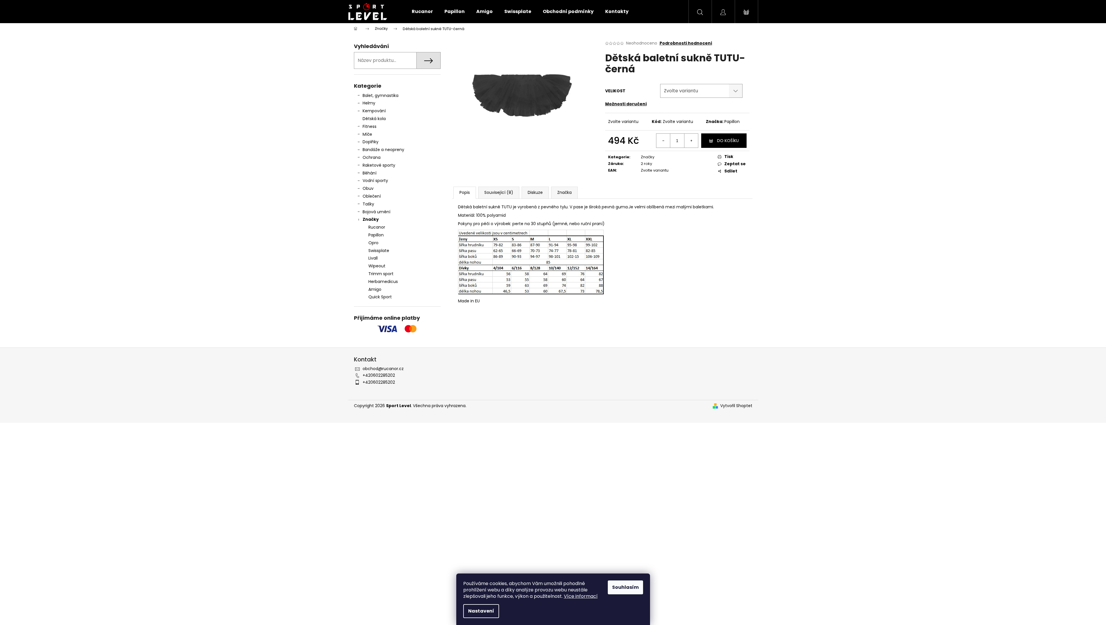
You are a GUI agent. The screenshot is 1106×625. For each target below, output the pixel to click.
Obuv (368, 188)
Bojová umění (376, 212)
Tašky (368, 204)
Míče (367, 134)
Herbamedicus (383, 281)
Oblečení (372, 196)
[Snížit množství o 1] (663, 141)
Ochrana (372, 157)
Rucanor (376, 227)
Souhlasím (625, 587)
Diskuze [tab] (535, 192)
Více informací (581, 596)
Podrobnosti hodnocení (686, 43)
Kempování (374, 111)
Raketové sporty (379, 165)
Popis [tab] (464, 192)
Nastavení (481, 611)
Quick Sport (380, 297)
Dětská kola (374, 119)
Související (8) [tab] (498, 192)
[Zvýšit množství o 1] (691, 141)
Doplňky (370, 142)
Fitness (369, 126)
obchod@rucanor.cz (383, 369)
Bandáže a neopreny (383, 149)
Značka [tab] (564, 192)
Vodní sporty (375, 180)
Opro (373, 243)
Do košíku (728, 141)
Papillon (376, 235)
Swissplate (378, 250)
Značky (371, 219)
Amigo (374, 289)
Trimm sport (381, 274)
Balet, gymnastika (380, 95)
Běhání (369, 173)
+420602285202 (379, 375)
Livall (373, 258)
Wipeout (376, 266)
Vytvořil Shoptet (736, 406)
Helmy (369, 103)
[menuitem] (422, 11)
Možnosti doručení (626, 104)
